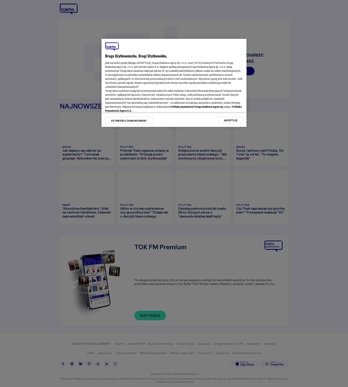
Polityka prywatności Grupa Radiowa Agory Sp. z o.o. (201, 106)
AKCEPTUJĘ (230, 120)
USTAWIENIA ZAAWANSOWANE (128, 120)
